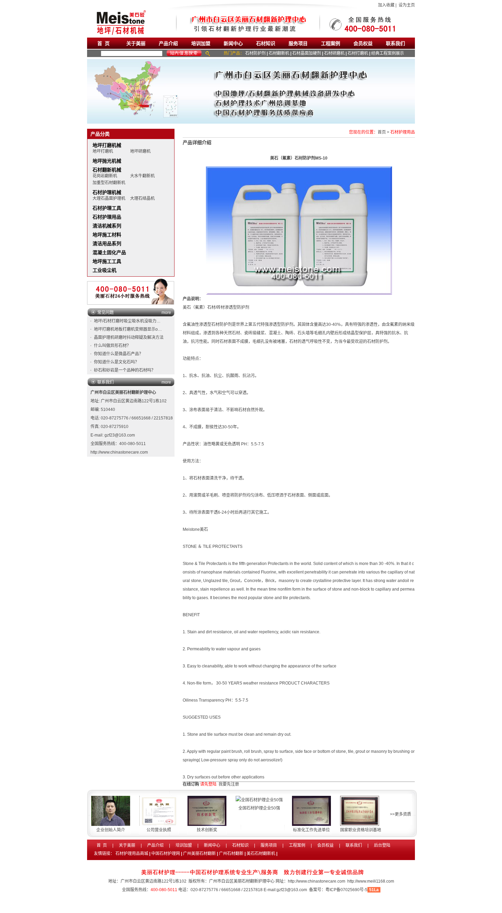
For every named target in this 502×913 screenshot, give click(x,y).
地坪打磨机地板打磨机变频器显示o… (128, 329)
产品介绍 (168, 43)
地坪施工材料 (107, 234)
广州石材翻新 (231, 853)
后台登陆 (382, 845)
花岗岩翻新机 (105, 176)
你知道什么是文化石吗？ (116, 362)
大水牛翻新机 (142, 176)
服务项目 (298, 43)
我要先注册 (229, 784)
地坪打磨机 (103, 151)
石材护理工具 (107, 208)
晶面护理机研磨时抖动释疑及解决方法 (129, 337)
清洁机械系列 (107, 226)
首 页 (103, 43)
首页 (382, 132)
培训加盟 (200, 43)
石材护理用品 (107, 217)
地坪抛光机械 (107, 161)
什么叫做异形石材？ (112, 345)
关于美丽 (135, 43)
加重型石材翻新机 (109, 182)
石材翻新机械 (107, 169)
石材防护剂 (255, 53)
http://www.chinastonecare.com (119, 452)
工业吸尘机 (104, 270)
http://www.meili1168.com (370, 881)
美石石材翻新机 (261, 853)
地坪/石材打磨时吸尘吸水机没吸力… (127, 321)
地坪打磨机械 (107, 145)
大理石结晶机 (142, 198)
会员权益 (363, 43)
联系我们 (395, 43)
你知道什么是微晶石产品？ (118, 353)
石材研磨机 (334, 53)
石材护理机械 (107, 192)
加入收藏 (386, 5)
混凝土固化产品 (109, 252)
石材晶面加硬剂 (306, 53)
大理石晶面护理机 (109, 198)
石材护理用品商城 (131, 853)
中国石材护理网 (165, 853)
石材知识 (265, 43)
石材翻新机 (279, 53)
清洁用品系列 (107, 243)
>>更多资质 (400, 814)
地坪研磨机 (140, 151)
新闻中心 (233, 43)
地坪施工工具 (107, 261)
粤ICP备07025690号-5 (346, 889)
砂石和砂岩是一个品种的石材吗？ (124, 370)
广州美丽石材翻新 (199, 853)
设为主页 (407, 5)
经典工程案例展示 (387, 53)
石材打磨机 (358, 53)
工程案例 (330, 43)
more (166, 312)
